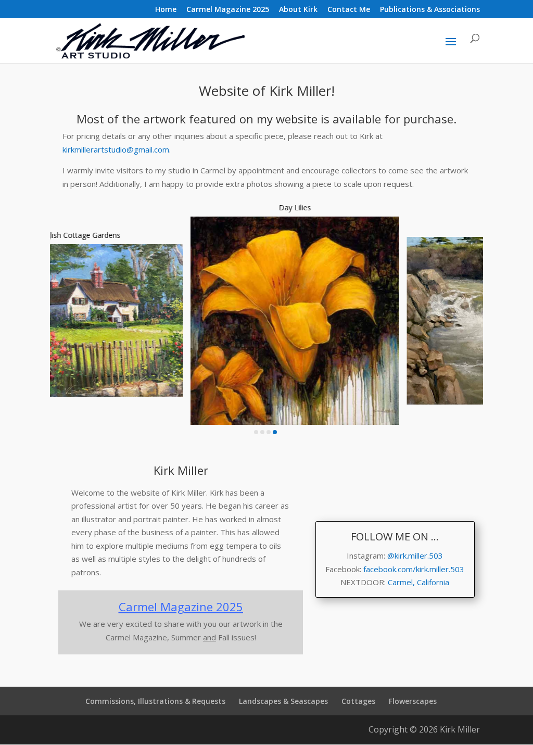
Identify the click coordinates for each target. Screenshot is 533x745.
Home (165, 10)
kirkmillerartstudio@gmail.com (115, 149)
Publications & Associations (430, 10)
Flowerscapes (413, 701)
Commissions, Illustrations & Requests (155, 701)
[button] (256, 432)
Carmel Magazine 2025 (227, 10)
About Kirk (298, 10)
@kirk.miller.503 (415, 555)
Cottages (358, 701)
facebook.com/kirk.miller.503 (413, 569)
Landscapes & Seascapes (283, 701)
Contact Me (348, 10)
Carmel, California (418, 582)
